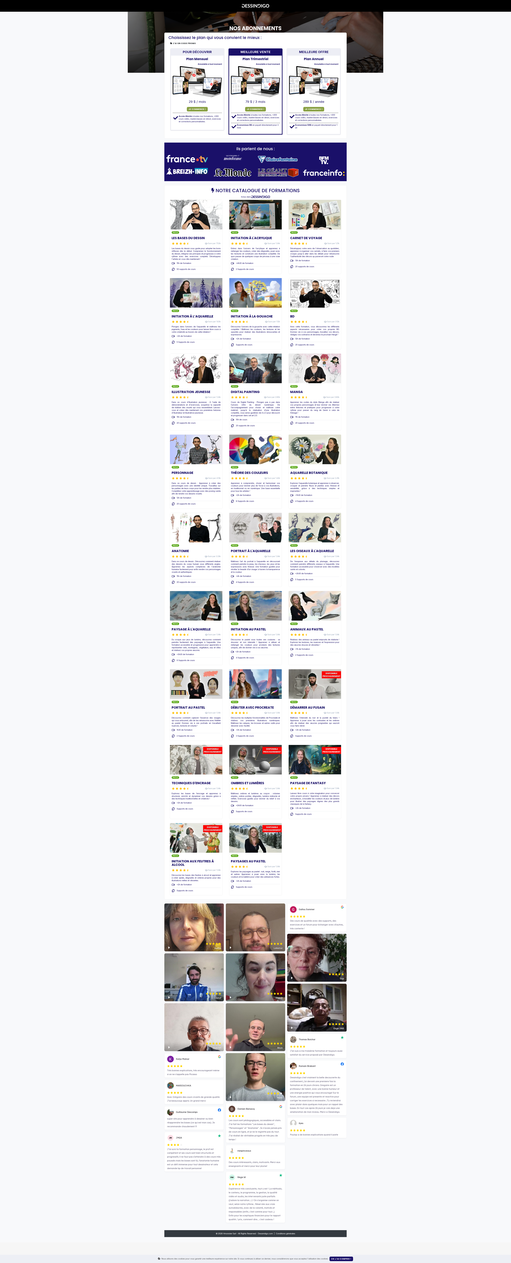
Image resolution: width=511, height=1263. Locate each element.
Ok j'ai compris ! (341, 1259)
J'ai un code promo (184, 43)
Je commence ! (197, 109)
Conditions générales (285, 1233)
